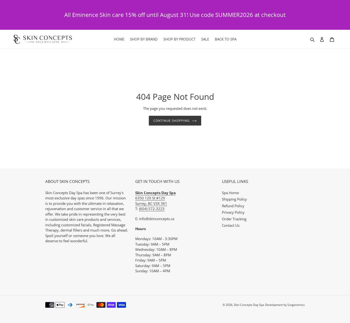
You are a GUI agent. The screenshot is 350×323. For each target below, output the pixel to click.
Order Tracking (234, 219)
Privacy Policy (233, 212)
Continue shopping (171, 120)
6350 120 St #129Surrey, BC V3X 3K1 (155, 198)
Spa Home (230, 192)
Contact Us (231, 225)
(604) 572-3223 (152, 208)
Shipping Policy (234, 199)
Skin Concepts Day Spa (249, 305)
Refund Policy (233, 205)
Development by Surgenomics (285, 305)
